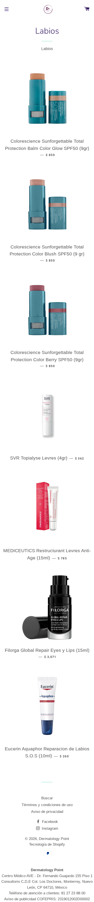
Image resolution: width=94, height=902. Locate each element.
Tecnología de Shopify (47, 844)
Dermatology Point (54, 839)
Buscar (47, 798)
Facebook (49, 822)
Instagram (49, 828)
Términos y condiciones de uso (47, 805)
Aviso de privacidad (47, 812)
